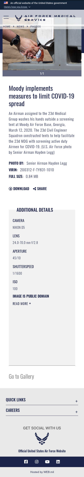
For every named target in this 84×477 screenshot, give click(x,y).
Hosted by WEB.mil (42, 472)
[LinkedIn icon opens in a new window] (58, 462)
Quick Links (16, 400)
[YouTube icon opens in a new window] (47, 462)
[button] (17, 7)
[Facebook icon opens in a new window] (26, 462)
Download (20, 188)
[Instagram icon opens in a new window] (37, 462)
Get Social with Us (42, 428)
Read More (21, 303)
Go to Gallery (21, 376)
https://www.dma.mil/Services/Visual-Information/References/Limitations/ (36, 352)
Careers (13, 410)
